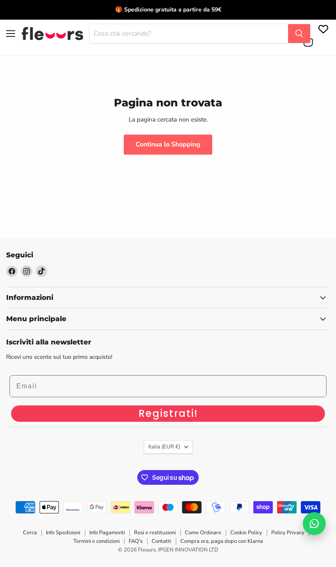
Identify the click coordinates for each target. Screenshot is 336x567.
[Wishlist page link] (322, 28)
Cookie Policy (246, 532)
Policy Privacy (287, 532)
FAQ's (136, 541)
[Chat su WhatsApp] (314, 523)
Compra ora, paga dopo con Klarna (221, 541)
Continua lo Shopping (168, 144)
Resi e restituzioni (155, 532)
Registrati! (168, 413)
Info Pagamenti (107, 532)
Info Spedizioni (63, 532)
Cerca (30, 532)
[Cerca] (299, 33)
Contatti (161, 541)
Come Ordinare (203, 532)
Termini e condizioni (96, 541)
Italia (164, 446)
